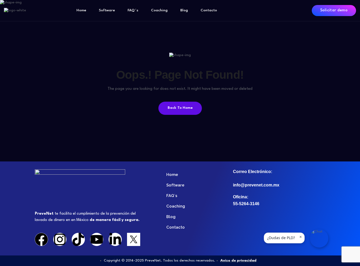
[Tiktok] (78, 239)
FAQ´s (133, 10)
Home (81, 10)
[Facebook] (41, 239)
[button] (319, 238)
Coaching (159, 10)
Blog (184, 10)
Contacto (209, 10)
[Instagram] (59, 239)
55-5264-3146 (246, 203)
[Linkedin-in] (115, 239)
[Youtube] (96, 239)
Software (107, 10)
